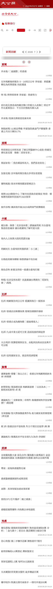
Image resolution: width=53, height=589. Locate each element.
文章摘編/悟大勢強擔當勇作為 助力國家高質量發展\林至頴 (26, 468)
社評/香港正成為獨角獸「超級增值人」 (20, 375)
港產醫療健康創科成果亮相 (14, 532)
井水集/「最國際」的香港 (13, 125)
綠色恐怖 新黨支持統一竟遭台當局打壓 (20, 323)
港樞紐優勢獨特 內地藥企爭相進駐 (18, 563)
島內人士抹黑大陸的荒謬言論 (15, 292)
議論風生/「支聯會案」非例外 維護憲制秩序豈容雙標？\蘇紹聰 (26, 455)
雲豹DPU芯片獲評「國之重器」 (17, 552)
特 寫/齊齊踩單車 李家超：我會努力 (19, 148)
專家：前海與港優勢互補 (13, 521)
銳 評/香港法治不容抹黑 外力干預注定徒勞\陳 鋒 (25, 480)
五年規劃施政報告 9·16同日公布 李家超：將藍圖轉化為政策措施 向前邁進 (25, 136)
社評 (4, 347)
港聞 (4, 196)
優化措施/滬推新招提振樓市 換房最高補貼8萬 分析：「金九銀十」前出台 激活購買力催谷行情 (25, 582)
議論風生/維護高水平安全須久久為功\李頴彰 (23, 490)
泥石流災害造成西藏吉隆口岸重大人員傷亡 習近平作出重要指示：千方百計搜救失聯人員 (25, 160)
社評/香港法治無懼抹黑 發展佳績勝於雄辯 (22, 365)
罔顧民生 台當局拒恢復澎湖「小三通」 (20, 302)
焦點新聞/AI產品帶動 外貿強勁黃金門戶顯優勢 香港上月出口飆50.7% (25, 183)
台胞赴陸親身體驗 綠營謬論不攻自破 (19, 312)
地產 (4, 574)
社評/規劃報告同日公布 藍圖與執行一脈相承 (23, 354)
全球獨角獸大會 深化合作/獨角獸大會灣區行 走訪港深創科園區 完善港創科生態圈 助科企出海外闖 (25, 510)
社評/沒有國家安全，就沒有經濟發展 (19, 409)
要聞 (4, 118)
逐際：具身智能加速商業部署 (15, 542)
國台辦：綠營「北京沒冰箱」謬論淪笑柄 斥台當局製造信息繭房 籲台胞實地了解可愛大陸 (25, 280)
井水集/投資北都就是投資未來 (16, 172)
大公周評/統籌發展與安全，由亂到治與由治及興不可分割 (26, 397)
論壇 (4, 420)
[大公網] (8, 3)
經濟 (4, 501)
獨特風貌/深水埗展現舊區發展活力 (18, 237)
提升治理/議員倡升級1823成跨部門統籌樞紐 (23, 260)
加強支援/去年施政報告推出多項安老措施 (21, 226)
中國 (4, 272)
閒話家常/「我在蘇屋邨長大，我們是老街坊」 (23, 216)
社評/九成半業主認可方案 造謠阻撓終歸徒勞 (23, 385)
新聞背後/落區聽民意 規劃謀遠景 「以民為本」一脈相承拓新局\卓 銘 (25, 442)
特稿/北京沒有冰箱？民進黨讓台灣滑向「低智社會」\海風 (25, 335)
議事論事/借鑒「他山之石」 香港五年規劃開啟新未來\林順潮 (26, 428)
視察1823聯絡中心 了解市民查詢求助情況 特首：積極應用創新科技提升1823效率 (26, 249)
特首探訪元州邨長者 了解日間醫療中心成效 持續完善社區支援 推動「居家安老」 (26, 205)
